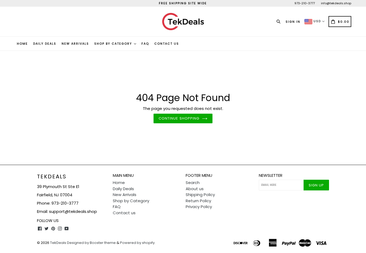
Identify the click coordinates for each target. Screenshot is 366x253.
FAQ (145, 43)
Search (193, 182)
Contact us (166, 43)
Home (22, 43)
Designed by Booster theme (91, 242)
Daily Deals (44, 43)
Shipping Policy (200, 194)
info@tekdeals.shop (336, 3)
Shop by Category (113, 43)
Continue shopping (179, 118)
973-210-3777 (304, 3)
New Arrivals (75, 43)
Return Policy (198, 201)
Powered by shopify (137, 242)
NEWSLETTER (270, 175)
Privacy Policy (199, 206)
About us (195, 188)
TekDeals (51, 176)
